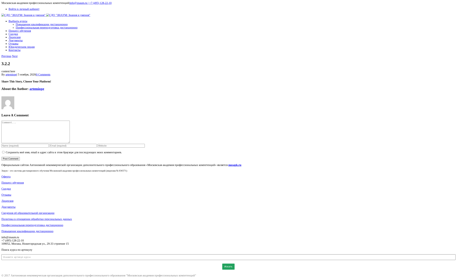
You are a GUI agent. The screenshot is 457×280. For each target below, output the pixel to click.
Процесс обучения (12, 182)
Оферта (6, 176)
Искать (228, 266)
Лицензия (7, 200)
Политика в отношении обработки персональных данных (36, 219)
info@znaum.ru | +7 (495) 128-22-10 (91, 2)
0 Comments (43, 74)
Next (14, 56)
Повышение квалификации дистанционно (27, 231)
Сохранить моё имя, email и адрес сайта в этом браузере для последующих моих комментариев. (64, 152)
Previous (6, 56)
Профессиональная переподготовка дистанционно (32, 225)
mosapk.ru (234, 165)
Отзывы (6, 194)
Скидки (6, 188)
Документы (8, 206)
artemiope (11, 74)
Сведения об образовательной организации (27, 213)
